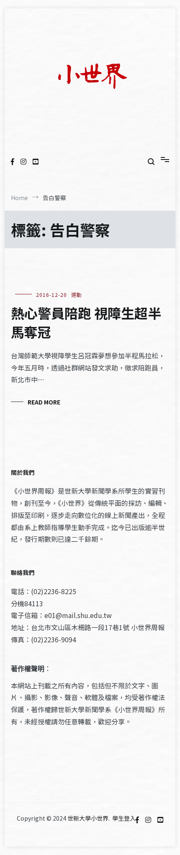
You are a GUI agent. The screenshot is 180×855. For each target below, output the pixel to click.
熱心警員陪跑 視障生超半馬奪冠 (86, 322)
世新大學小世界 (87, 818)
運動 (76, 294)
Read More (44, 402)
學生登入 (124, 818)
